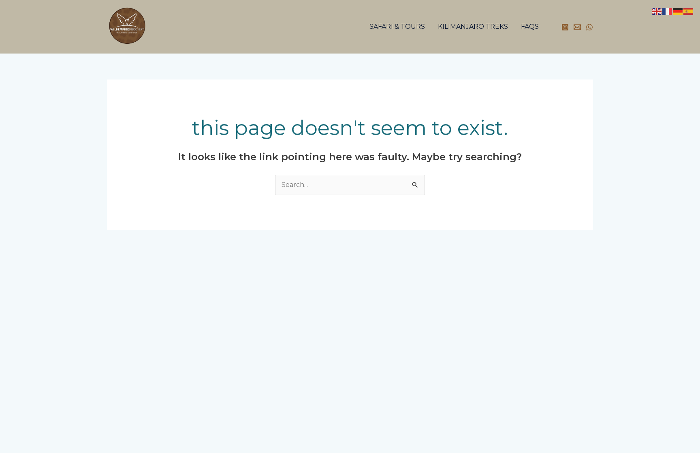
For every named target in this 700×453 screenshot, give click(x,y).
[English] (657, 11)
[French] (667, 11)
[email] (577, 27)
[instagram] (565, 27)
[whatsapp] (589, 27)
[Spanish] (688, 11)
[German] (678, 11)
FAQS (530, 26)
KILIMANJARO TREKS (473, 26)
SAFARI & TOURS (397, 26)
